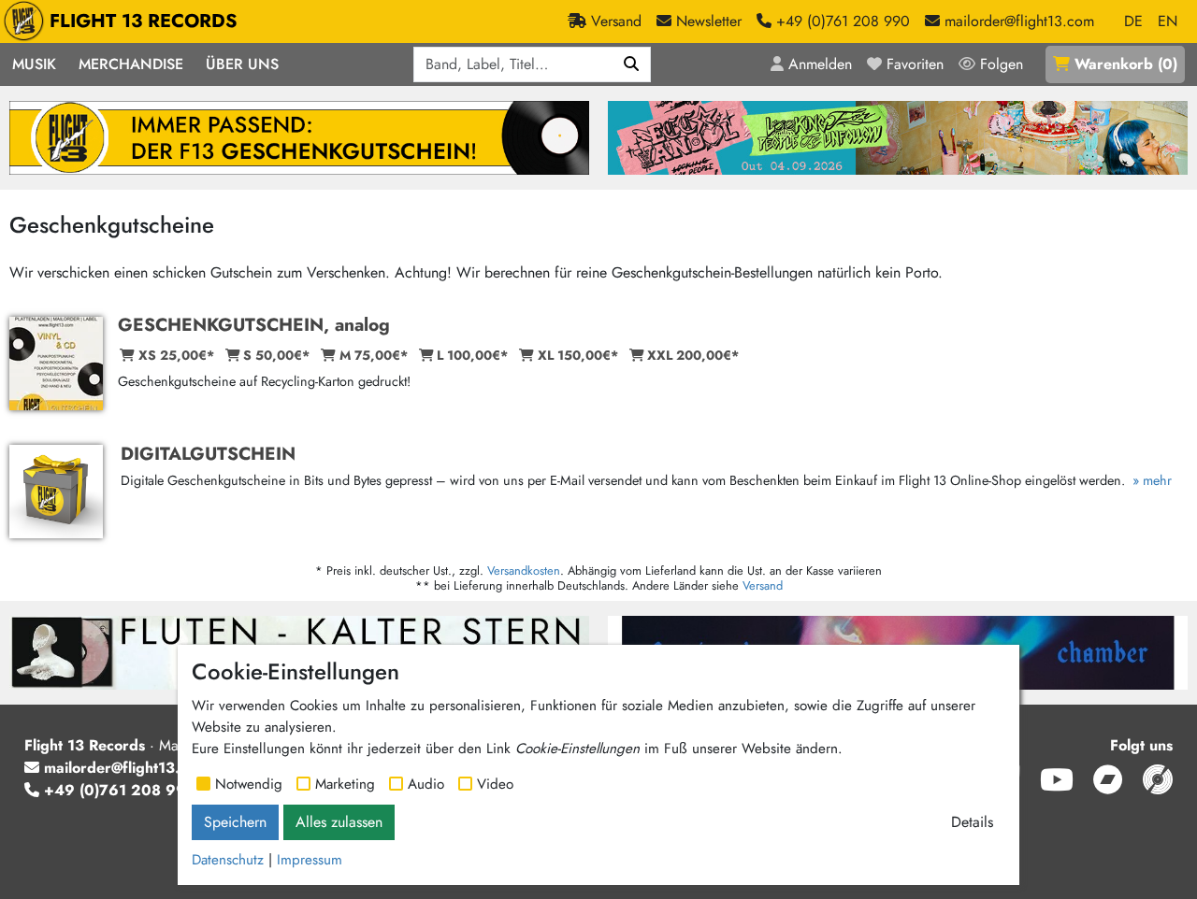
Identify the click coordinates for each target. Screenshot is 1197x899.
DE (1133, 21)
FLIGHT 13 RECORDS (144, 21)
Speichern (235, 822)
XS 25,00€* (176, 355)
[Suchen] (632, 64)
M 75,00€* (373, 355)
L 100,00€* (472, 355)
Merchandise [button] (131, 64)
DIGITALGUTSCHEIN (208, 453)
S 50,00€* (276, 355)
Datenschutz (228, 859)
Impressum (309, 859)
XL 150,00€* (578, 355)
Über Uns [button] (242, 64)
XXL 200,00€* (693, 355)
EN (1167, 21)
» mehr (1150, 480)
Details (972, 822)
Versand (763, 585)
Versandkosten (523, 570)
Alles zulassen (339, 822)
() (1125, 64)
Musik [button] (34, 64)
